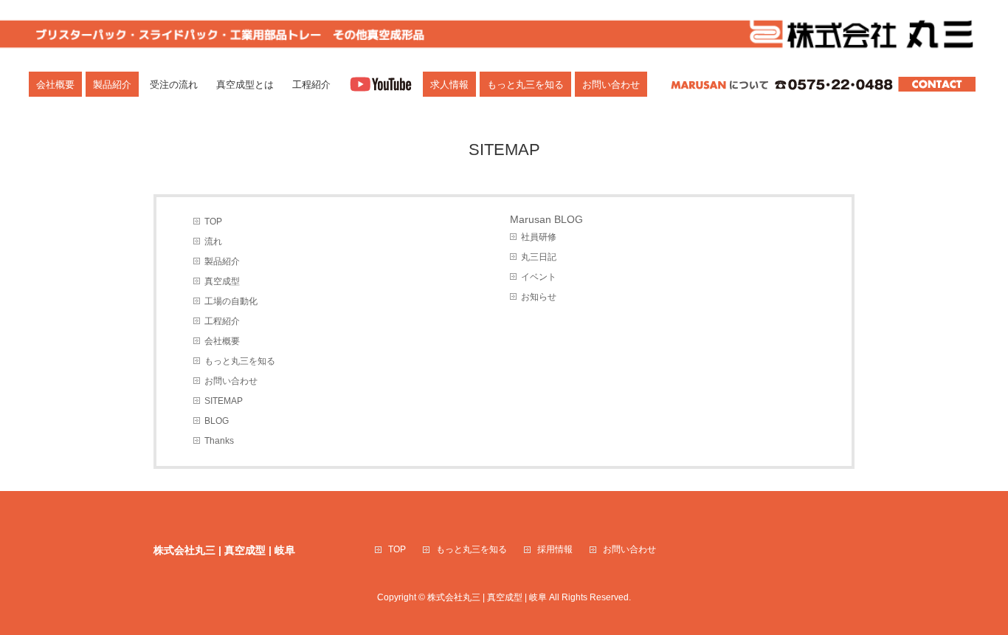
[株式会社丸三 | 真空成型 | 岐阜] (504, 32)
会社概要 (222, 341)
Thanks (219, 441)
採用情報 (555, 550)
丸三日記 (538, 257)
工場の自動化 (231, 301)
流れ (213, 241)
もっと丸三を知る (239, 361)
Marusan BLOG (546, 219)
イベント (538, 277)
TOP (213, 221)
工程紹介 (222, 321)
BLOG (216, 421)
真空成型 (222, 281)
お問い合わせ (231, 381)
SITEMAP (223, 401)
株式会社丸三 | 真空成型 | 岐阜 (487, 597)
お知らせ (538, 297)
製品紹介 (222, 261)
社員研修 (538, 237)
